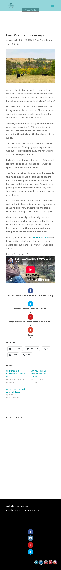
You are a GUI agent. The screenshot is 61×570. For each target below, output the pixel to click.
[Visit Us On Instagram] (55, 563)
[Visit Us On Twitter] (36, 563)
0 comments (13, 43)
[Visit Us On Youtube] (45, 563)
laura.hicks (13, 40)
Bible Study (40, 40)
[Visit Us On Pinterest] (50, 563)
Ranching (50, 40)
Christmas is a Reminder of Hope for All (16, 373)
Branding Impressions (17, 510)
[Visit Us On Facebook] (41, 563)
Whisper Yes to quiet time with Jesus (15, 390)
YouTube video (40, 237)
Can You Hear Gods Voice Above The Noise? (39, 373)
